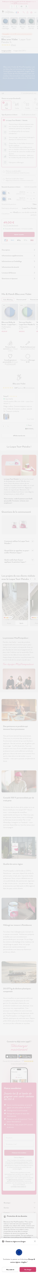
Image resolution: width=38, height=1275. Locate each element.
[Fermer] (35, 1241)
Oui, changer (27, 1269)
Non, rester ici (10, 1269)
